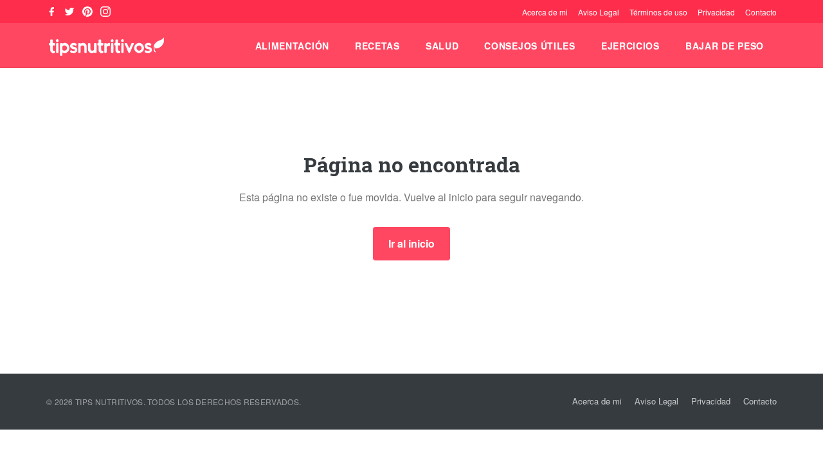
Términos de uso (658, 11)
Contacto (761, 11)
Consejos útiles (529, 45)
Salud (442, 45)
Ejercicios (630, 45)
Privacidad (716, 11)
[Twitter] (69, 11)
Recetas (377, 45)
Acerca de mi (545, 11)
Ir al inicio (411, 243)
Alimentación (292, 45)
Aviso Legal (598, 11)
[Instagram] (105, 11)
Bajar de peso (724, 45)
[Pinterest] (87, 11)
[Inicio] (106, 46)
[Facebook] (51, 11)
